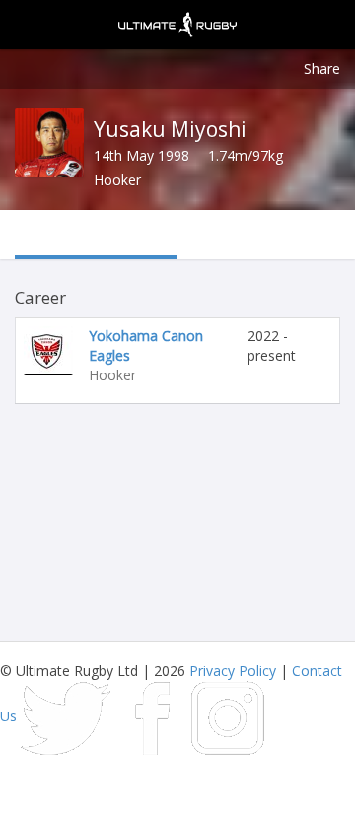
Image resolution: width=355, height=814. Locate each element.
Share (322, 68)
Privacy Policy (232, 670)
